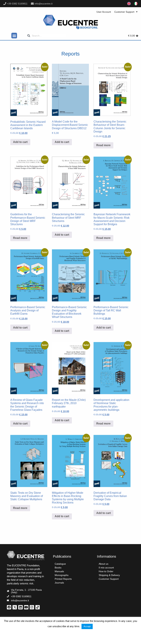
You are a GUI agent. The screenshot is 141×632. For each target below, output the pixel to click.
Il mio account (106, 567)
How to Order (106, 571)
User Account (103, 11)
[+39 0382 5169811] (4, 3)
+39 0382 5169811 (17, 3)
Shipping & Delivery (109, 575)
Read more (103, 145)
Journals (59, 582)
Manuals (59, 571)
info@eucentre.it (43, 3)
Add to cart (20, 142)
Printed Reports (63, 579)
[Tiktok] (37, 607)
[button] (14, 35)
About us (103, 563)
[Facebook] (9, 607)
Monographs (61, 575)
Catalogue (60, 563)
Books (58, 567)
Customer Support (124, 11)
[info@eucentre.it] (32, 3)
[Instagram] (32, 607)
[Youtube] (26, 607)
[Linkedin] (20, 607)
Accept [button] (87, 626)
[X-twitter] (15, 607)
